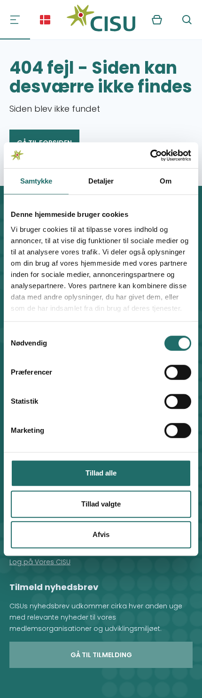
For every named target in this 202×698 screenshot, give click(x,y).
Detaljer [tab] (101, 181)
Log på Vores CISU (39, 562)
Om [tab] (165, 181)
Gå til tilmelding (101, 655)
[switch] (177, 372)
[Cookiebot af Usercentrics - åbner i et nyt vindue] (150, 155)
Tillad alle (101, 473)
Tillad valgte (101, 504)
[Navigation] (15, 19)
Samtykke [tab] (36, 181)
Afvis (101, 534)
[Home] (101, 19)
